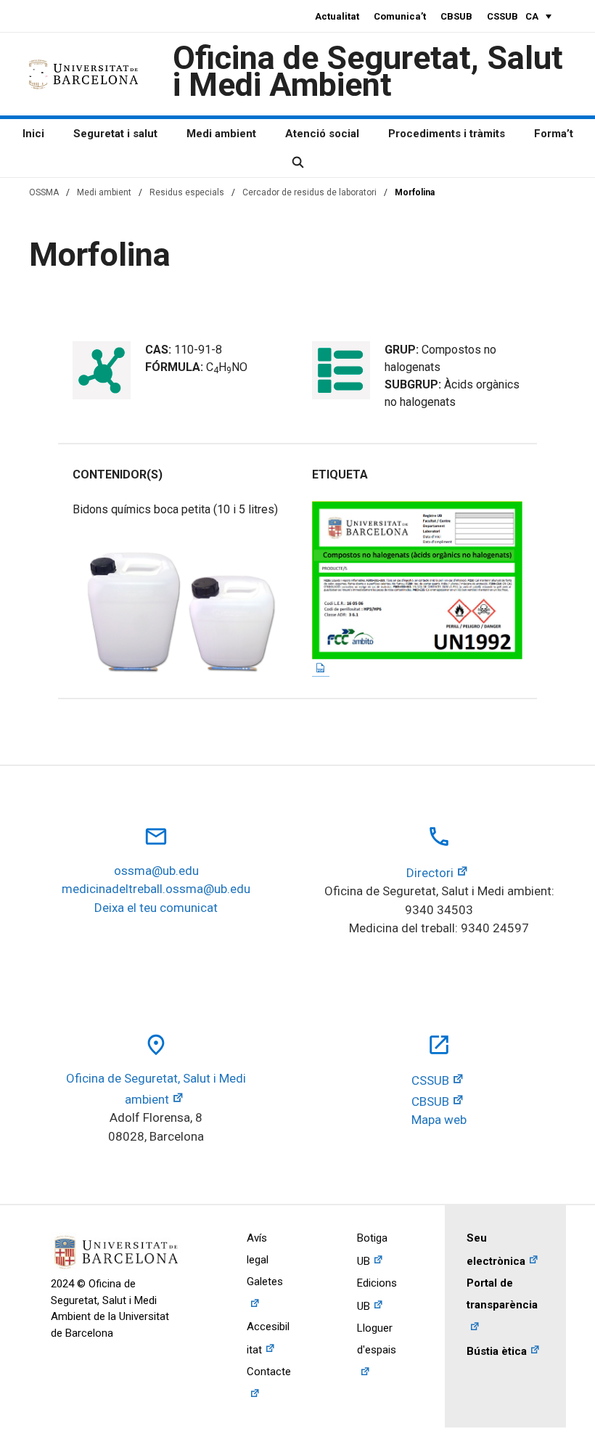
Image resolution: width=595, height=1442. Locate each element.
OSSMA (44, 192)
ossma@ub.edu (156, 870)
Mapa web (439, 1119)
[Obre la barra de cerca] (297, 162)
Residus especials (186, 192)
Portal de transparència (502, 1293)
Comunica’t (400, 16)
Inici (33, 133)
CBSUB (456, 16)
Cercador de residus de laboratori (309, 192)
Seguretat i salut (115, 133)
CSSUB (502, 16)
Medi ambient (221, 133)
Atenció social (322, 133)
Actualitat (337, 16)
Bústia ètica (497, 1351)
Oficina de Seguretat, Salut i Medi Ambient (368, 71)
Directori (430, 872)
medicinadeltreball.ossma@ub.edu (156, 888)
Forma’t (553, 133)
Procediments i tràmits (446, 133)
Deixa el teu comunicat (156, 907)
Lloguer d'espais (376, 1338)
